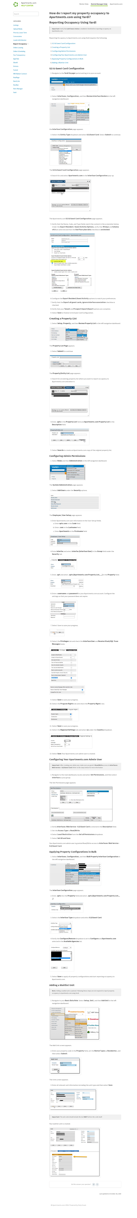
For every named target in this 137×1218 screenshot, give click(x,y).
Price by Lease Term (20, 33)
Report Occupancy (20, 44)
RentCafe (16, 81)
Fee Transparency (19, 55)
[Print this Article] (123, 13)
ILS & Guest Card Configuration (63, 43)
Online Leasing (18, 48)
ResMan (16, 85)
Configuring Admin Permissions (64, 51)
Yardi (14, 92)
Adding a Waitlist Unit (60, 62)
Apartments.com (116, 4)
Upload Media (17, 29)
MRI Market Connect (20, 74)
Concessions (17, 36)
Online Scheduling (19, 51)
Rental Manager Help (99, 4)
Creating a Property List (61, 47)
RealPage (16, 77)
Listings (16, 25)
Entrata (15, 66)
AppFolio (16, 59)
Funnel (15, 70)
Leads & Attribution (19, 40)
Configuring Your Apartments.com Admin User (69, 55)
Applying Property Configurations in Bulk (67, 59)
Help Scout (82, 1205)
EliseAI (15, 63)
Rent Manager (18, 89)
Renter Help (83, 4)
